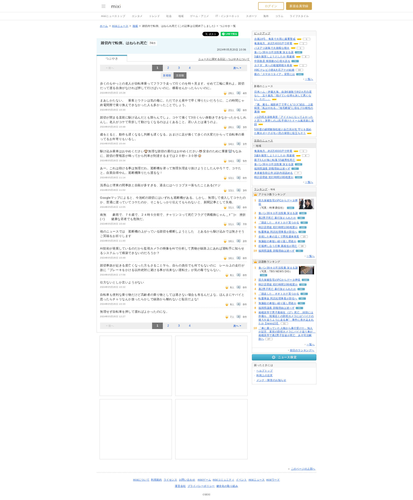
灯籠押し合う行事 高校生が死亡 (278, 246)
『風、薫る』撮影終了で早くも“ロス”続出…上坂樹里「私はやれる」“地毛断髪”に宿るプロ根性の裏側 (283, 108)
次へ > (237, 67)
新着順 (167, 75)
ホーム (104, 26)
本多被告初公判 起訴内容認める (273, 172)
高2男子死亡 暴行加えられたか (277, 217)
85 (302, 232)
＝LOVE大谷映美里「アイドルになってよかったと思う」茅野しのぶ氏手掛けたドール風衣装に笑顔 (284, 120)
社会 (169, 16)
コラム (279, 16)
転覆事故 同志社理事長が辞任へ (278, 231)
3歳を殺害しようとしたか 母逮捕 (274, 56)
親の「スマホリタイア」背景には (274, 74)
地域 (181, 16)
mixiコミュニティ (223, 479)
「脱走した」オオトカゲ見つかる (279, 222)
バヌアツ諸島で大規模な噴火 (272, 47)
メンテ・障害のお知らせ (271, 380)
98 (301, 218)
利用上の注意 (264, 375)
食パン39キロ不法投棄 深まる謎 (274, 52)
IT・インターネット (228, 16)
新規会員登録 (299, 6)
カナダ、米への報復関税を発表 (273, 65)
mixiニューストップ (113, 16)
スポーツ (251, 16)
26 (302, 246)
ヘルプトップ (264, 370)
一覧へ (309, 79)
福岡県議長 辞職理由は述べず (272, 168)
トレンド (154, 16)
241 (300, 74)
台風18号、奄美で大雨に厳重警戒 (275, 38)
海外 (266, 16)
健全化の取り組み (227, 486)
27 (269, 339)
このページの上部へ (303, 468)
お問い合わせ (187, 479)
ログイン (271, 6)
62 (301, 241)
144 (291, 208)
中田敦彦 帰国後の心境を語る (272, 61)
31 (284, 323)
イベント (241, 479)
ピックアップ (262, 33)
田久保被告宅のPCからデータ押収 (278, 202)
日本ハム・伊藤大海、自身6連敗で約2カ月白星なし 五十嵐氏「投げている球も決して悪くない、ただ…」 (283, 95)
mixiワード (273, 479)
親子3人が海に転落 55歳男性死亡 (274, 160)
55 (295, 169)
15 (304, 236)
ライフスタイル (299, 16)
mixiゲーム (204, 479)
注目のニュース (263, 140)
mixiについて (141, 479)
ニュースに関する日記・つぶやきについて (224, 59)
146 (299, 52)
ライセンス (170, 479)
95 (304, 223)
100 (299, 177)
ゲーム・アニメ (199, 16)
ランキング (261, 189)
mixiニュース (120, 26)
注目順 (180, 75)
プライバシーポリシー (201, 486)
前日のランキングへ (302, 350)
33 (299, 70)
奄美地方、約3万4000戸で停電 (273, 43)
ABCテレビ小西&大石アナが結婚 (274, 69)
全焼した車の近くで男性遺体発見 (279, 236)
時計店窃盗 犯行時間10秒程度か (274, 177)
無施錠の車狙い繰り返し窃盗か (277, 241)
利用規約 (156, 479)
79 (295, 61)
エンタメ (137, 16)
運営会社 (180, 486)
